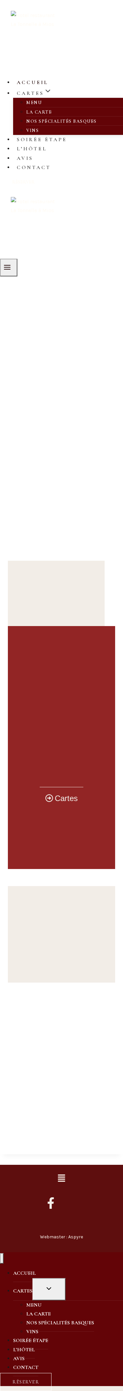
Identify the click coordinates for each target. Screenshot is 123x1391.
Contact (34, 167)
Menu (34, 102)
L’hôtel (32, 148)
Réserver (23, 182)
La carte (39, 112)
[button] (61, 1178)
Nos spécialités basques (61, 121)
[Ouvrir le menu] (8, 267)
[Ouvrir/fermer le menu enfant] (49, 1289)
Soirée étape (42, 139)
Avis (25, 158)
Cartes (22, 1291)
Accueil (32, 82)
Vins (32, 130)
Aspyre (75, 1237)
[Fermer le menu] (2, 1258)
